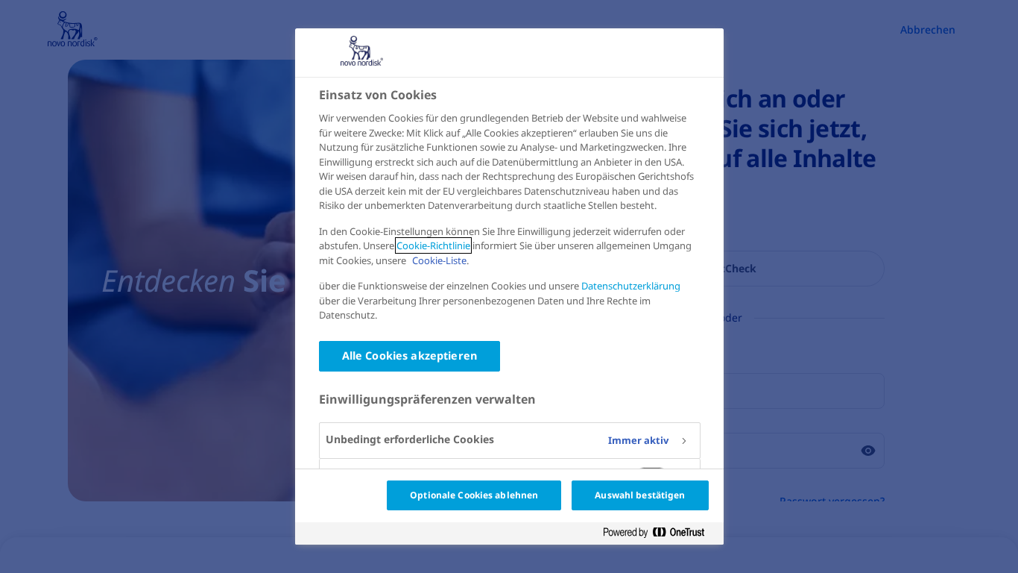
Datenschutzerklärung (630, 285)
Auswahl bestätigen (640, 495)
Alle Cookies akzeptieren (409, 355)
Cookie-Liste (439, 260)
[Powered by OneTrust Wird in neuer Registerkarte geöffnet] (659, 533)
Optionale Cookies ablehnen (474, 495)
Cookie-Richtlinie (433, 245)
